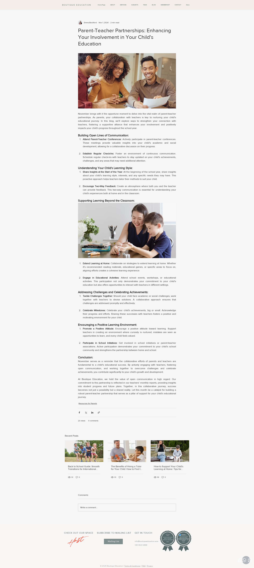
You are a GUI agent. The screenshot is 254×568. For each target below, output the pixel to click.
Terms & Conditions (132, 566)
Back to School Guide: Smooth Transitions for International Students (84, 467)
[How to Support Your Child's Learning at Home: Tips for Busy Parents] (170, 451)
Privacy (150, 566)
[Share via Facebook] (79, 412)
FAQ (144, 566)
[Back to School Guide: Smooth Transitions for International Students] (84, 451)
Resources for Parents (88, 403)
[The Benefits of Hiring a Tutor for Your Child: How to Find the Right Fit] (127, 451)
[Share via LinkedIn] (92, 412)
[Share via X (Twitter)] (86, 412)
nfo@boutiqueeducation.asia (146, 541)
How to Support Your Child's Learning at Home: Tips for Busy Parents (168, 467)
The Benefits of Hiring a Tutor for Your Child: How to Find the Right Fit (127, 467)
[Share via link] (98, 412)
